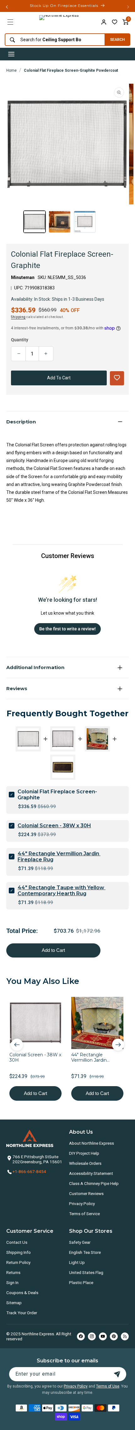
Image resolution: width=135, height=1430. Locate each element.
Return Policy (18, 1262)
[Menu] (10, 22)
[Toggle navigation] (11, 54)
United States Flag (86, 1272)
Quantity (19, 339)
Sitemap (14, 1302)
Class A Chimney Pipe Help (94, 1183)
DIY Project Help (84, 1153)
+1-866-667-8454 (29, 1171)
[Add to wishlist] (114, 22)
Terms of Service (84, 1213)
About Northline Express (91, 1143)
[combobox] (53, 39)
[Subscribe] (117, 1374)
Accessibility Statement (91, 1173)
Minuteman (23, 277)
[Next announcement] (128, 7)
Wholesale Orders (85, 1163)
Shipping (18, 317)
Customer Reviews (86, 1193)
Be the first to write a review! (67, 628)
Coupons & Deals (22, 1292)
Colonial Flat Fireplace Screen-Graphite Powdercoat (71, 70)
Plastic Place (81, 1282)
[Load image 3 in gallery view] (85, 222)
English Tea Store (85, 1252)
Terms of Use (107, 1386)
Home (11, 70)
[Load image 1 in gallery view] (35, 222)
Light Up (77, 1262)
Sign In (12, 1282)
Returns (13, 1272)
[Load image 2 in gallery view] (60, 222)
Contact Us (16, 1242)
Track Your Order (21, 1312)
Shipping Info (18, 1252)
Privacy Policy (82, 1203)
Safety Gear (79, 1242)
